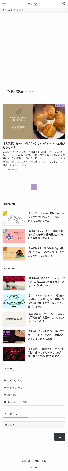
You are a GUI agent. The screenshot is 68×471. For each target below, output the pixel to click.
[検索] (59, 437)
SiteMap (26, 461)
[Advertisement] (34, 48)
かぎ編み (14, 387)
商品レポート (17, 402)
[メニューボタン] (4, 4)
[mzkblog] (34, 4)
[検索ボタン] (64, 4)
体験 (12, 394)
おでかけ (14, 380)
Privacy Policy (39, 461)
